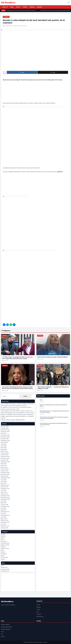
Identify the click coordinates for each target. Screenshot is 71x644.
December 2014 (5, 511)
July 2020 (3, 444)
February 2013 (5, 520)
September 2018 (5, 478)
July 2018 (3, 479)
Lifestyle (5, 7)
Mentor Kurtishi (5, 548)
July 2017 (3, 490)
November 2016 (5, 497)
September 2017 (5, 488)
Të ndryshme (4, 557)
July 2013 (3, 517)
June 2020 (4, 445)
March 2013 (4, 519)
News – (41, 399)
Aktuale (3, 534)
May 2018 (3, 483)
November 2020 (5, 437)
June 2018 (3, 481)
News (11, 7)
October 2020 (4, 438)
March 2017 (4, 492)
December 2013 (5, 515)
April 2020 (4, 449)
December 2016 (5, 495)
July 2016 (3, 501)
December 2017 (5, 485)
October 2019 (4, 460)
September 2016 (5, 499)
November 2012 (5, 522)
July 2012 (3, 524)
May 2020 (3, 447)
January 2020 (4, 454)
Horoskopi (4, 541)
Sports (18, 7)
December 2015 (5, 506)
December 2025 (5, 429)
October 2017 (4, 486)
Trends (25, 7)
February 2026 (5, 426)
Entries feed (4, 567)
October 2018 (4, 476)
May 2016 (3, 502)
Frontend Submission (6, 629)
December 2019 (5, 456)
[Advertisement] (35, 92)
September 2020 (5, 440)
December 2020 (5, 435)
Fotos (2, 539)
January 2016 (4, 504)
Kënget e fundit (5, 545)
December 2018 (5, 472)
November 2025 (5, 431)
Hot (2, 633)
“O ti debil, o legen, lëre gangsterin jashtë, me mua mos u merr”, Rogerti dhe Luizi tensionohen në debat (17, 357)
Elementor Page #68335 (6, 627)
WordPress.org (5, 571)
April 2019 (3, 465)
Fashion (3, 537)
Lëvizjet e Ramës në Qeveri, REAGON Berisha (13, 419)
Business (39, 7)
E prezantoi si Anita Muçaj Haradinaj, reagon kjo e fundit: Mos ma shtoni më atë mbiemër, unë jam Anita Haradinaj (17, 387)
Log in (2, 565)
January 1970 (4, 527)
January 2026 (4, 428)
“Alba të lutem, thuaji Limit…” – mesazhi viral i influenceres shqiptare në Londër (53, 387)
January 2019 (4, 470)
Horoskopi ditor (5, 543)
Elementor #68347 (5, 624)
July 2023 (3, 433)
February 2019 (5, 469)
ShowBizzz (6, 16)
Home (2, 631)
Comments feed (5, 569)
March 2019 (4, 467)
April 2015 (3, 510)
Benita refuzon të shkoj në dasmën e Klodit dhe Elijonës (52, 357)
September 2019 (5, 462)
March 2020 (4, 451)
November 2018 (5, 474)
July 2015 (3, 508)
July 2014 (3, 513)
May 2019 (3, 463)
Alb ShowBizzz (8, 2)
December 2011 (5, 526)
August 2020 (4, 442)
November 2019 (5, 458)
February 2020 (5, 453)
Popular (32, 7)
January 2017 (4, 494)
